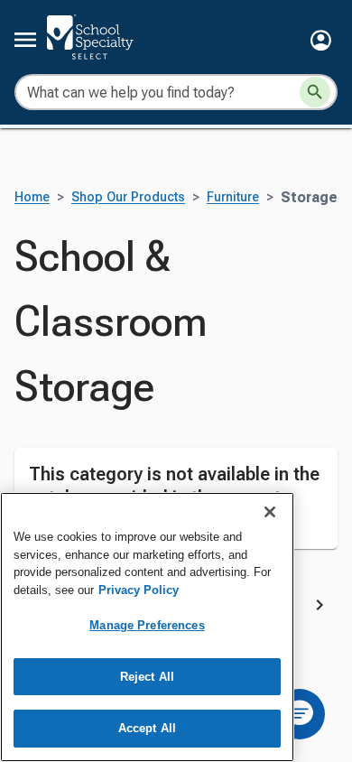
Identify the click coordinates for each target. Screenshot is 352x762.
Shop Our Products (128, 197)
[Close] (270, 512)
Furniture (233, 197)
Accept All (147, 728)
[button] (321, 40)
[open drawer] (25, 39)
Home (32, 197)
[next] (319, 608)
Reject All (147, 676)
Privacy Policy (138, 590)
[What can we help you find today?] (315, 92)
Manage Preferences (146, 625)
